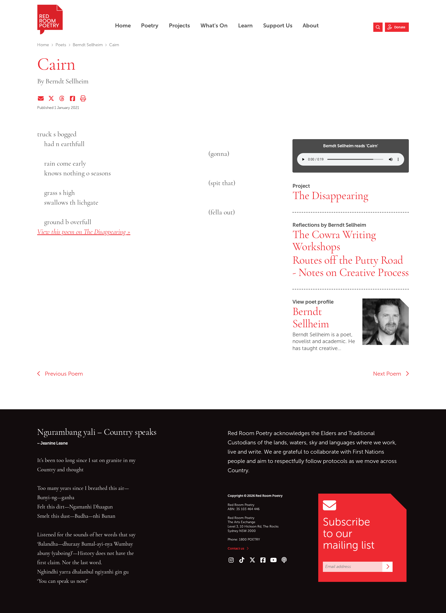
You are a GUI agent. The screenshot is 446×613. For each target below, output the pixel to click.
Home (43, 45)
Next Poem (389, 374)
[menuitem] (123, 25)
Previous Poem (62, 374)
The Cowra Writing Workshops (334, 241)
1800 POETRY (249, 539)
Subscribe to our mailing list (348, 533)
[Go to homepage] (50, 19)
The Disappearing (330, 195)
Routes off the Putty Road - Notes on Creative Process (350, 266)
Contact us (236, 548)
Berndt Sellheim (88, 45)
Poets (61, 45)
